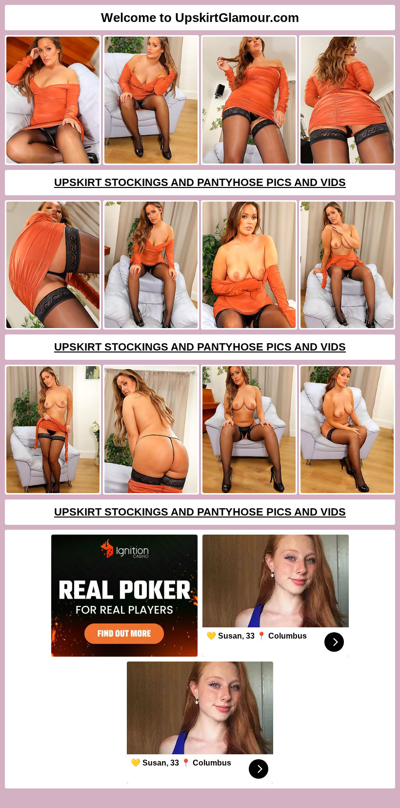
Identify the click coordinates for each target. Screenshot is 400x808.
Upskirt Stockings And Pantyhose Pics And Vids (200, 182)
